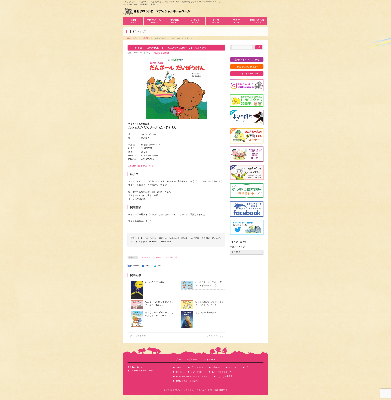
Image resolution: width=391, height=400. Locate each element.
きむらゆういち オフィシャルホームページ (192, 390)
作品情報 (156, 53)
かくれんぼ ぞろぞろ (137, 336)
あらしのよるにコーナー (223, 372)
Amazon (132, 166)
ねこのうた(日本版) (154, 282)
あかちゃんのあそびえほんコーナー (192, 376)
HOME (179, 367)
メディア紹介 (197, 372)
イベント (233, 367)
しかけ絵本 (165, 53)
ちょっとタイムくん (215, 336)
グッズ (179, 372)
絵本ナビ (142, 166)
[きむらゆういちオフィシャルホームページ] (156, 11)
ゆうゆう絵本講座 (224, 376)
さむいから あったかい (206, 312)
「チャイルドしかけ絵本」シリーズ (154, 257)
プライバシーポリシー (186, 359)
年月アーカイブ (237, 247)
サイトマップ (208, 359)
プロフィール (197, 367)
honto (152, 166)
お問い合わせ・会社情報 (187, 381)
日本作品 (173, 257)
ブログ (249, 367)
